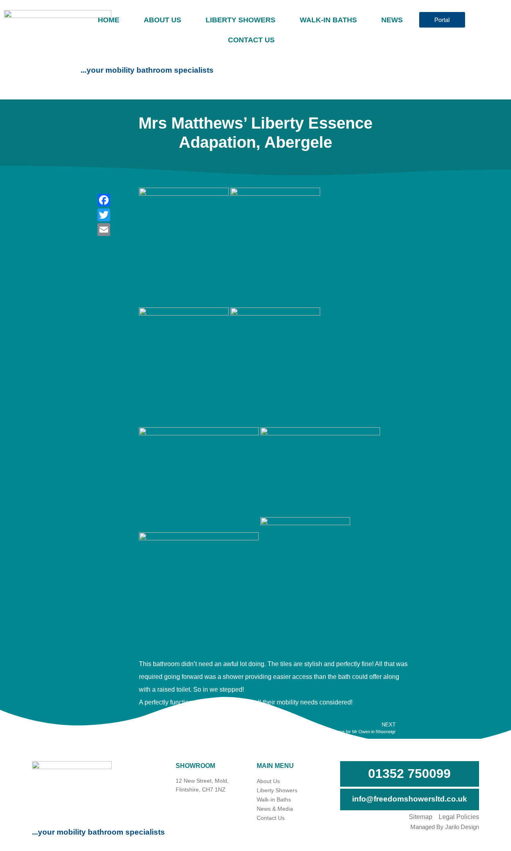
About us (162, 20)
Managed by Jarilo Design (444, 826)
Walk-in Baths (328, 20)
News (392, 20)
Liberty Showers (240, 20)
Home (108, 20)
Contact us (251, 40)
